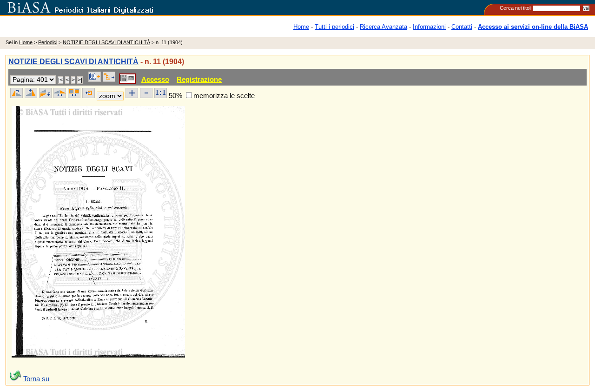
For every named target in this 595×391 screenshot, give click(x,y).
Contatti (461, 26)
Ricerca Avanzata (383, 26)
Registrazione (199, 79)
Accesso (155, 79)
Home (301, 26)
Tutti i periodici (334, 26)
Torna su (36, 379)
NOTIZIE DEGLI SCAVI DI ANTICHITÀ (106, 42)
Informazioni (429, 26)
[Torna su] (15, 379)
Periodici (47, 42)
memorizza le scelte (224, 95)
